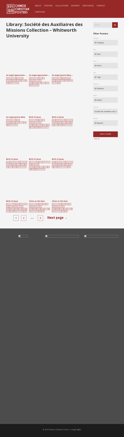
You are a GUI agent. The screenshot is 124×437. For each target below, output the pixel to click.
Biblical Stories (33, 120)
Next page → (57, 217)
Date (94, 49)
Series (95, 61)
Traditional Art (11, 78)
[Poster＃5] (19, 60)
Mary (47, 83)
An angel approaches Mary (18, 75)
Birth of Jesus (35, 117)
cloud (64, 122)
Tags (94, 72)
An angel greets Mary (15, 117)
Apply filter (105, 134)
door (34, 209)
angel (14, 80)
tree (69, 167)
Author (95, 95)
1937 (40, 78)
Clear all (96, 139)
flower (19, 80)
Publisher (96, 84)
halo (39, 83)
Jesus (40, 120)
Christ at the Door (37, 201)
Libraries (95, 107)
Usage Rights (76, 429)
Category (95, 38)
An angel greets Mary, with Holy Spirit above (71, 75)
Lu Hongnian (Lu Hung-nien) (36, 80)
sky (59, 83)
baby (34, 125)
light (23, 80)
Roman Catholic (14, 83)
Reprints (95, 118)
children (39, 125)
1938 (44, 204)
